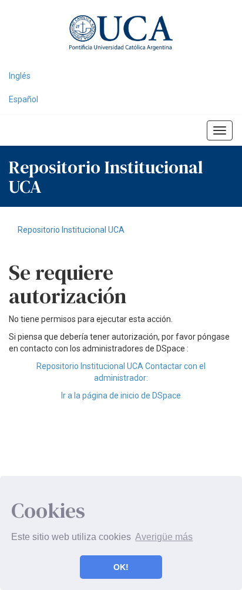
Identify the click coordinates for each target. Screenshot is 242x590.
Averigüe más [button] (164, 537)
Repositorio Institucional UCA (71, 229)
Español (23, 99)
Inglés (20, 76)
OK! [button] (121, 567)
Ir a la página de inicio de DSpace (121, 395)
